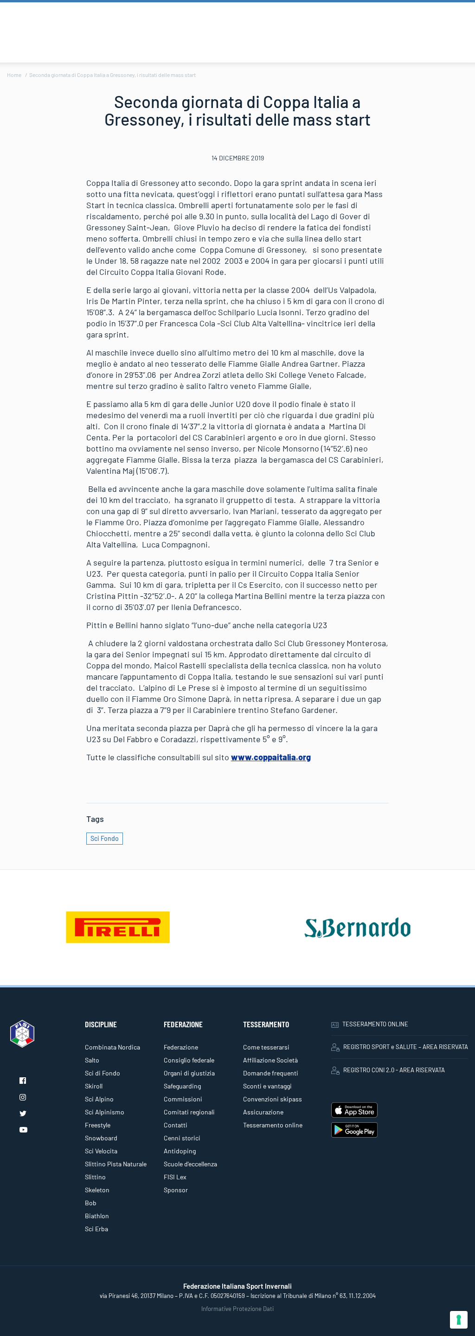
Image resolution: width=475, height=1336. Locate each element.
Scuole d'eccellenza (190, 1164)
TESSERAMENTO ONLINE (375, 1024)
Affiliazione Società (270, 1060)
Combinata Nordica (112, 1047)
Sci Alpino (99, 1099)
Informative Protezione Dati (237, 1308)
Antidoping (180, 1151)
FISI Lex (175, 1177)
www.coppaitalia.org (271, 757)
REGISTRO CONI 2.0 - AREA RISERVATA (394, 1070)
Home (14, 74)
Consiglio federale (189, 1060)
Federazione (181, 1047)
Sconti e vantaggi (267, 1086)
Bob (90, 1203)
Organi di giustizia (189, 1073)
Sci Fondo (104, 838)
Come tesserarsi (266, 1047)
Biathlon (97, 1216)
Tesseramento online (272, 1125)
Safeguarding (182, 1086)
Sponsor (176, 1190)
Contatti (175, 1125)
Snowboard (101, 1138)
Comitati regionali (189, 1112)
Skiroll (94, 1086)
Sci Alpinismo (104, 1112)
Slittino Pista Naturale (116, 1164)
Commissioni (183, 1099)
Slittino (95, 1177)
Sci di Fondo (102, 1073)
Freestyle (97, 1125)
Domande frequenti (270, 1073)
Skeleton (97, 1190)
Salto (92, 1060)
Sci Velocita (101, 1151)
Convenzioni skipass (272, 1099)
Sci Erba (96, 1229)
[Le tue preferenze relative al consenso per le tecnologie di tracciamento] (459, 1320)
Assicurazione (263, 1112)
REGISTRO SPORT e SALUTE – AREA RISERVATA (405, 1046)
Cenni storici (182, 1138)
